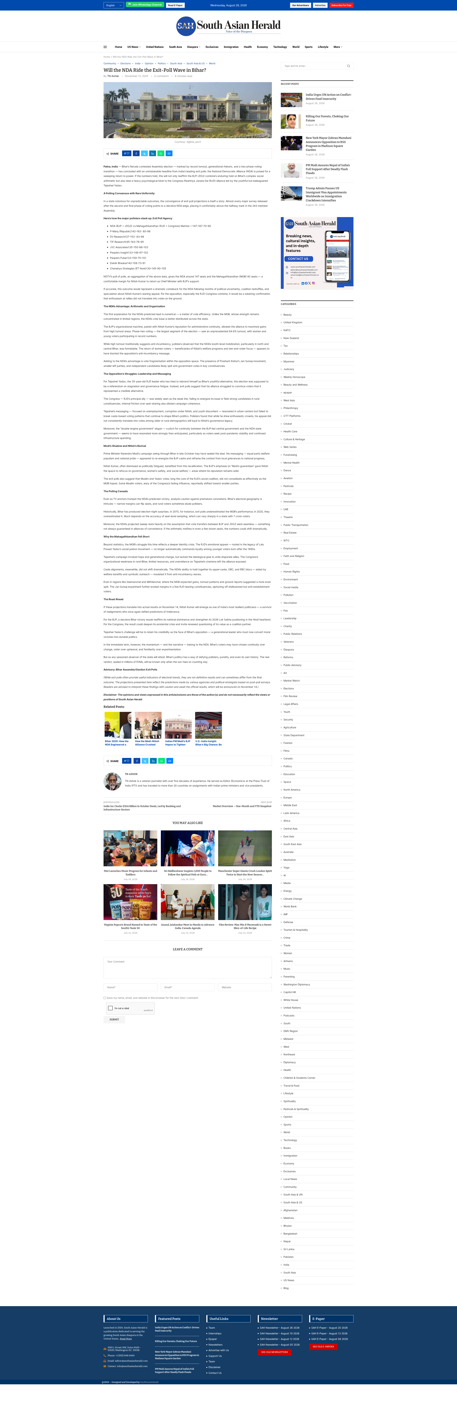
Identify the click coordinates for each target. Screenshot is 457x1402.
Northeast (289, 1054)
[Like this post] (128, 153)
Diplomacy (289, 1062)
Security (288, 719)
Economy (262, 47)
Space (287, 781)
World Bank (290, 906)
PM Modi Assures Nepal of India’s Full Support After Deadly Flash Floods (328, 169)
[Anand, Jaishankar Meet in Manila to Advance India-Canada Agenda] (188, 902)
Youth (286, 711)
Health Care (290, 431)
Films (286, 750)
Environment (290, 579)
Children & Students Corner (299, 1077)
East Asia (288, 836)
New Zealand (291, 338)
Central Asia (290, 828)
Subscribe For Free (341, 5)
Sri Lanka (288, 1249)
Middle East (290, 805)
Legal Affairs (290, 703)
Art (285, 672)
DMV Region (290, 1030)
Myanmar (288, 361)
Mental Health (291, 462)
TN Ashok (113, 75)
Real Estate (290, 532)
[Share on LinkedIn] (152, 153)
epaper (287, 392)
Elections (288, 688)
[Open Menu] (105, 47)
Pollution (288, 594)
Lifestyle (323, 47)
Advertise (320, 5)
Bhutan (287, 1225)
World (295, 47)
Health (248, 47)
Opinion (287, 1116)
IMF (285, 914)
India (286, 1264)
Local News (290, 1178)
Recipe (287, 493)
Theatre (288, 517)
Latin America (291, 813)
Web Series (290, 446)
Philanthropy (290, 407)
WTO (286, 540)
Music (286, 968)
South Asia (175, 47)
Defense (288, 922)
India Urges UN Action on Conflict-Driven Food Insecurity (329, 96)
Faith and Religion (293, 555)
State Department (293, 735)
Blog (286, 1288)
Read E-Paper (175, 5)
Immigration (231, 47)
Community (290, 1186)
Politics (287, 766)
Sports (309, 47)
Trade (286, 945)
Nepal (286, 1241)
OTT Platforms (291, 415)
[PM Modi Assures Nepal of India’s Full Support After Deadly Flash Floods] (291, 170)
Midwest (288, 1038)
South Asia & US (292, 1202)
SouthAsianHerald (149, 1382)
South (286, 1023)
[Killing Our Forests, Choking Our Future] (291, 121)
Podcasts (288, 1015)
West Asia (289, 400)
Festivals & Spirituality (296, 1108)
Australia (288, 851)
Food (286, 563)
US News (132, 47)
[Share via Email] (169, 153)
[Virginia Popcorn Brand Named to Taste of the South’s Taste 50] (130, 902)
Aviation (288, 478)
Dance (287, 470)
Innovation (289, 501)
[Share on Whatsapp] (160, 153)
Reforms (288, 657)
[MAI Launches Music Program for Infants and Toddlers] (130, 848)
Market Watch (291, 680)
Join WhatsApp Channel (147, 4)
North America (291, 789)
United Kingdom (292, 322)
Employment (290, 548)
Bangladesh (290, 1233)
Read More (126, 1338)
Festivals (288, 486)
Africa (286, 820)
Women (287, 953)
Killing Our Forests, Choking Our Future (327, 118)
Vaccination (290, 602)
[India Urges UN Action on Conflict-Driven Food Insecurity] (291, 100)
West (286, 1046)
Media (287, 883)
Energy (287, 890)
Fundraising (290, 454)
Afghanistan (290, 1210)
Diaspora (192, 47)
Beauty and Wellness (295, 384)
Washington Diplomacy (296, 984)
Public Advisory (292, 665)
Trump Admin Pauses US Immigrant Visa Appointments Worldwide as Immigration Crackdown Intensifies (326, 194)
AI (284, 875)
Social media (290, 587)
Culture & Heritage (294, 439)
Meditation (289, 859)
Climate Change (292, 898)
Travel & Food (291, 1085)
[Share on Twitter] (144, 153)
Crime (286, 937)
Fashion (287, 742)
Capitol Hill (289, 992)
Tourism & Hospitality (295, 929)
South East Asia (292, 844)
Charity (287, 626)
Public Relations (292, 633)
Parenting (289, 976)
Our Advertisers (300, 5)
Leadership (290, 618)
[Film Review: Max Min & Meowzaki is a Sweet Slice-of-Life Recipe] (245, 902)
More (337, 47)
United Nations (155, 47)
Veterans (288, 641)
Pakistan (288, 1256)
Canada (288, 758)
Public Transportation (295, 524)
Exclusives (212, 47)
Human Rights (291, 571)
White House (290, 999)
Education (289, 774)
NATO (286, 330)
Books (287, 1147)
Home (118, 47)
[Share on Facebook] (136, 153)
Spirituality (289, 1101)
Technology (280, 47)
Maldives (288, 1217)
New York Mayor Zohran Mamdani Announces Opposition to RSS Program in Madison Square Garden (328, 144)
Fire (285, 610)
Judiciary (288, 369)
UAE (285, 509)
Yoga (286, 867)
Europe (287, 797)
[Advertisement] (127, 25)
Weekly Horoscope (294, 376)
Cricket (287, 423)
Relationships (291, 353)
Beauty (287, 314)
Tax (285, 345)
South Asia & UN (293, 1194)
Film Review (290, 696)
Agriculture (289, 727)
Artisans (288, 961)
